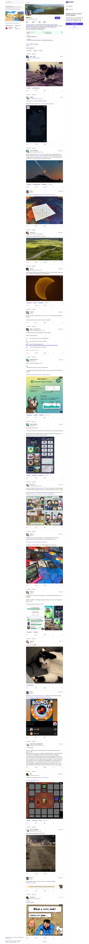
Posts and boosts (30, 48)
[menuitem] (40, 853)
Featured (36, 44)
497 (27, 22)
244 (33, 22)
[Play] (28, 870)
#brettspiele (35, 50)
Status (16, 937)
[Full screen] (54, 870)
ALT (61, 84)
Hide (61, 63)
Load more (44, 941)
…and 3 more (45, 820)
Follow (57, 18)
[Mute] (30, 870)
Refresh (27, 350)
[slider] (40, 868)
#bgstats (40, 50)
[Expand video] (51, 870)
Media (31, 44)
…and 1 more (47, 415)
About (13, 937)
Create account (74, 23)
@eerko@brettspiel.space (31, 19)
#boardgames (29, 50)
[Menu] (62, 18)
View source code (12, 942)
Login (74, 26)
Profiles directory (21, 937)
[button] (40, 853)
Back (29, 2)
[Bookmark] (53, 90)
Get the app (14, 940)
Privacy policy (8, 938)
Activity (27, 44)
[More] (62, 90)
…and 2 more (50, 184)
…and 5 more (46, 302)
